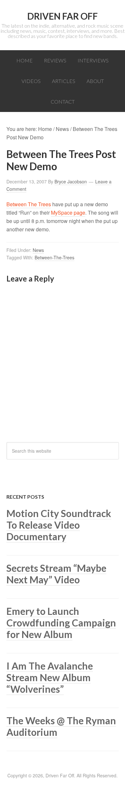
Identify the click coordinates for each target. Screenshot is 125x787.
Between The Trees (28, 204)
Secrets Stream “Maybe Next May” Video (56, 573)
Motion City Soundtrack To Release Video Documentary (58, 524)
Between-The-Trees (54, 257)
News (38, 250)
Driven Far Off (62, 16)
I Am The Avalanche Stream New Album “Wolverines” (49, 677)
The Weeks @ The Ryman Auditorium (61, 726)
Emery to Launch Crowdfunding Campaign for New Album (61, 622)
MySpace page (68, 212)
